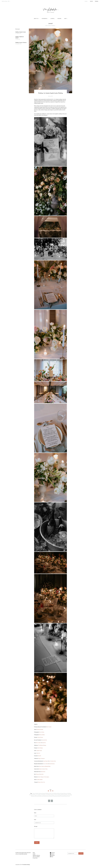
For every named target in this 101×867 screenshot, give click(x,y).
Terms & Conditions (36, 856)
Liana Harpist (45, 761)
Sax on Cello (45, 763)
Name (35, 812)
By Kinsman (43, 771)
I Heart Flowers (40, 737)
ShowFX (39, 755)
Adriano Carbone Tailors (43, 768)
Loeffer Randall (39, 779)
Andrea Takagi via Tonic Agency (43, 776)
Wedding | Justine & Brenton (20, 42)
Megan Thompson (41, 758)
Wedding (62, 794)
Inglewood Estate (40, 729)
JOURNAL (52, 18)
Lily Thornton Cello (52, 761)
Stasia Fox (44, 742)
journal (49, 25)
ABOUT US (36, 18)
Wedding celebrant (34, 796)
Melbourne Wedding (67, 793)
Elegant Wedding (45, 793)
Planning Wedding (32, 794)
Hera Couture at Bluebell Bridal (44, 766)
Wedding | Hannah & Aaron (20, 32)
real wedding (38, 794)
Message (35, 826)
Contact (34, 854)
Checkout (96, 1)
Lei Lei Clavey (41, 732)
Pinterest (52, 854)
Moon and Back (42, 734)
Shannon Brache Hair (39, 774)
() (91, 1)
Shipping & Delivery (36, 855)
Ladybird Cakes (39, 750)
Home (46, 25)
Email (35, 819)
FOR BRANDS (44, 18)
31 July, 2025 (17, 39)
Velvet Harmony (52, 763)
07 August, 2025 (18, 33)
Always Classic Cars (41, 782)
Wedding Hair (40, 796)
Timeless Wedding (57, 794)
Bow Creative (49, 726)
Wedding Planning (60, 796)
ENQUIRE (59, 18)
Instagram (53, 855)
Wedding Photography (53, 796)
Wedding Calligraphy (68, 794)
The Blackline (43, 794)
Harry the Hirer (44, 740)
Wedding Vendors (67, 796)
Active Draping (40, 747)
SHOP (65, 18)
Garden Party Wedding (53, 793)
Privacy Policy (35, 857)
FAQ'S (34, 852)
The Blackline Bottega (42, 745)
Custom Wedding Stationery (37, 793)
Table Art (38, 753)
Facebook (53, 852)
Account (86, 1)
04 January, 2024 (18, 43)
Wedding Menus (46, 796)
